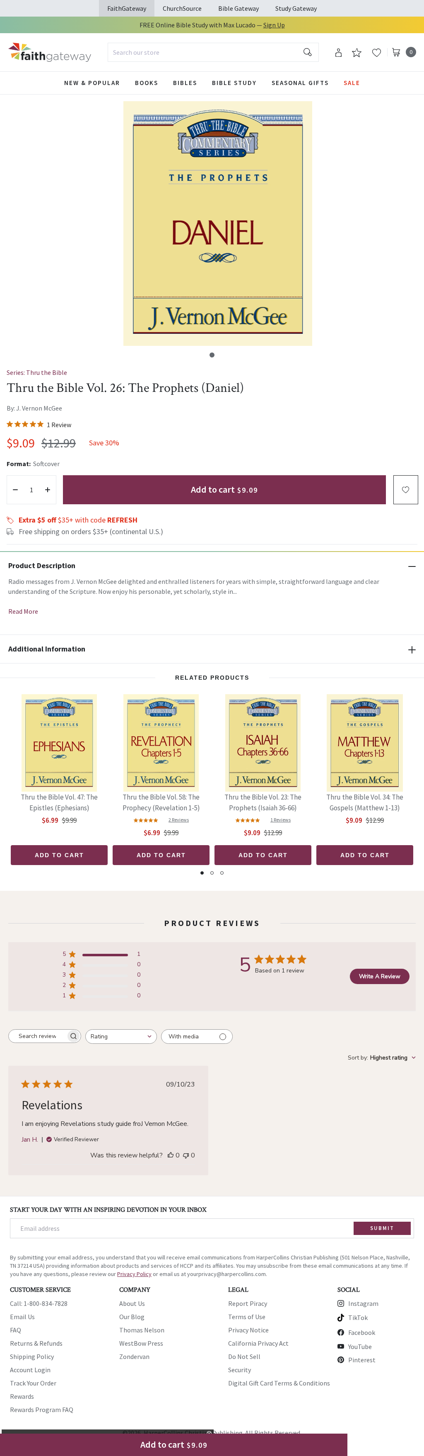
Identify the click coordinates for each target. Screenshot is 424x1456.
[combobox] (213, 52)
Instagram (363, 1303)
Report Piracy (247, 1303)
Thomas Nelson (141, 1330)
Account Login (30, 1370)
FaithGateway (126, 8)
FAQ (15, 1330)
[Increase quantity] (47, 490)
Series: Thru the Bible (37, 372)
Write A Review (379, 976)
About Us (132, 1303)
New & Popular (92, 83)
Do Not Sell (244, 1356)
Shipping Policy (32, 1356)
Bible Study (234, 83)
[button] (212, 354)
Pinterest (362, 1360)
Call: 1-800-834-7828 (38, 1303)
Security (239, 1370)
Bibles (185, 83)
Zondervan (134, 1356)
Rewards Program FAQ (41, 1409)
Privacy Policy (134, 1274)
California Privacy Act (258, 1343)
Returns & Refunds (36, 1343)
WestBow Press (141, 1343)
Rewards (22, 1396)
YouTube (360, 1346)
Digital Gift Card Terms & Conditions (279, 1383)
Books (146, 83)
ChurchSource (182, 8)
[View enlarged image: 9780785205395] (217, 223)
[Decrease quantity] (15, 490)
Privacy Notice (248, 1330)
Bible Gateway (238, 8)
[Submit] (308, 52)
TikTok (358, 1317)
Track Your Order (33, 1383)
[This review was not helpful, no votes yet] (186, 1155)
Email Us (22, 1317)
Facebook (361, 1332)
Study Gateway (296, 8)
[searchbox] (37, 1036)
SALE (352, 83)
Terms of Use (246, 1317)
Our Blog (132, 1317)
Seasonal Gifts (300, 83)
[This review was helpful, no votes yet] (170, 1155)
